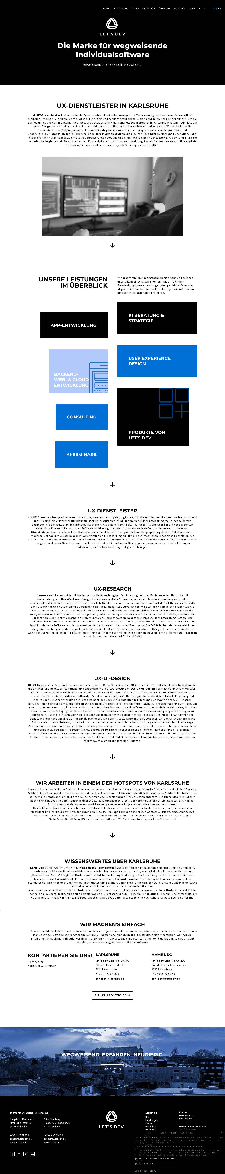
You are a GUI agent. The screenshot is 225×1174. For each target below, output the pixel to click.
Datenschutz (186, 1115)
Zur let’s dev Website (110, 995)
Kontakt (180, 8)
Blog (202, 8)
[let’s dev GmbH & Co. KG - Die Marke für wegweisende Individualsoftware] (111, 1127)
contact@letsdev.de (110, 979)
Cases (135, 8)
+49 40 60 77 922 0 (163, 974)
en (219, 8)
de (213, 8)
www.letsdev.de (18, 1142)
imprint (170, 1142)
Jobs (192, 8)
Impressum (185, 1119)
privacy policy (144, 1142)
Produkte (149, 8)
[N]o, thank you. (145, 1163)
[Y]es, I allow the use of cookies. (156, 1159)
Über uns (165, 8)
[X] (222, 1132)
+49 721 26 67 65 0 (107, 974)
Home (106, 8)
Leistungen (120, 8)
